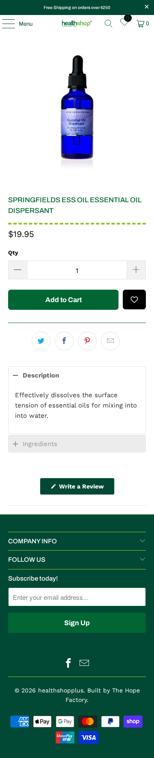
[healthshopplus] (77, 23)
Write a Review (86, 488)
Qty (13, 252)
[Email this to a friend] (110, 341)
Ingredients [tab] (40, 444)
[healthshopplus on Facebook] (68, 664)
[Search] (109, 23)
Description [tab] (41, 375)
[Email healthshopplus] (84, 664)
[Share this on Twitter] (41, 341)
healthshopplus (60, 690)
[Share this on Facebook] (64, 341)
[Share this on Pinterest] (87, 341)
